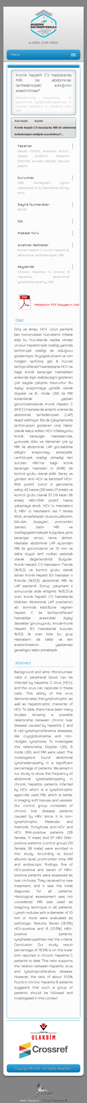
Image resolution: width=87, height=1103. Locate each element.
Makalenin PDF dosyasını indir (57, 304)
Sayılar (38, 121)
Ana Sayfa (21, 121)
